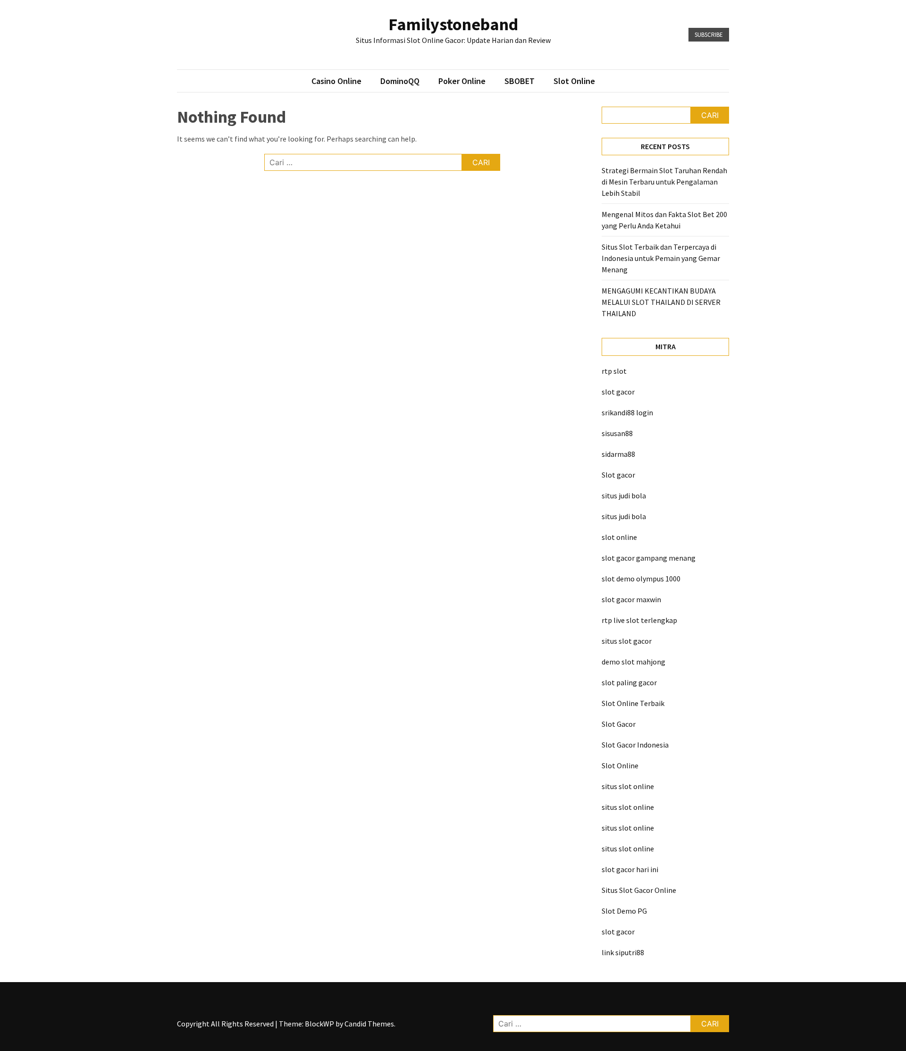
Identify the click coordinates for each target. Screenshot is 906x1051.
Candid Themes (369, 1023)
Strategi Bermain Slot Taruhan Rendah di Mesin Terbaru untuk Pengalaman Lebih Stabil (664, 182)
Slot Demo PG (624, 911)
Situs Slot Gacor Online (639, 890)
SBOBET (519, 81)
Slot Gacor (619, 724)
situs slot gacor (627, 641)
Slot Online (574, 81)
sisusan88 (617, 433)
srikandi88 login (627, 412)
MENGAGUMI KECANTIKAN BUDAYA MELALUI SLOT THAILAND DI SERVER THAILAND (661, 302)
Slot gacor (618, 474)
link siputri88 (623, 952)
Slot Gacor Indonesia (635, 744)
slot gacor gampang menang (649, 558)
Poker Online (462, 81)
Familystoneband (453, 24)
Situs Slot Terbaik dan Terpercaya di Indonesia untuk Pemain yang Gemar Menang (661, 258)
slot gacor (618, 391)
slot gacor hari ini (630, 869)
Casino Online (336, 81)
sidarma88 (618, 454)
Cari (710, 115)
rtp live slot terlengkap (639, 620)
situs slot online (628, 786)
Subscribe (709, 35)
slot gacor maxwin (631, 599)
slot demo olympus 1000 (641, 578)
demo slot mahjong (633, 661)
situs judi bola (624, 495)
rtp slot (614, 371)
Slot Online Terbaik (633, 703)
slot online (619, 537)
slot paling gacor (629, 682)
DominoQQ (399, 81)
